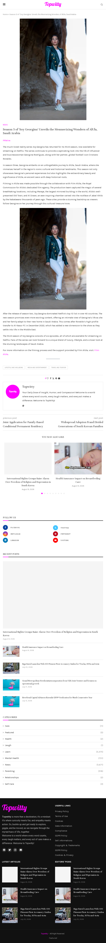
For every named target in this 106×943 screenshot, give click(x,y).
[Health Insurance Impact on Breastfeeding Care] (78, 458)
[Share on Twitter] (53, 378)
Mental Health (54, 758)
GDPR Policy (61, 836)
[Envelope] (21, 850)
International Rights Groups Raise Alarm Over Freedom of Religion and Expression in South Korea (28, 482)
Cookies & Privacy (64, 855)
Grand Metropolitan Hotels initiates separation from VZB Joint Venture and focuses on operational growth (59, 682)
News (54, 764)
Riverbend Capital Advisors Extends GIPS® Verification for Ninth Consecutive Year (57, 697)
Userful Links (63, 806)
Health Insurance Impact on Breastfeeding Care (42, 647)
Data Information (63, 826)
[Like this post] (48, 378)
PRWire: (7, 140)
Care (54, 726)
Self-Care (54, 784)
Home (5, 14)
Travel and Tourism (58, 367)
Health (54, 739)
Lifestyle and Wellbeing (14, 367)
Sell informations (63, 840)
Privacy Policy (62, 811)
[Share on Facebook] (50, 378)
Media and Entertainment (37, 367)
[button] (8, 468)
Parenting (54, 771)
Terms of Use (61, 816)
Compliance (61, 831)
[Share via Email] (59, 378)
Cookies (59, 821)
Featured (54, 732)
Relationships (54, 777)
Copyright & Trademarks (67, 845)
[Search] (101, 5)
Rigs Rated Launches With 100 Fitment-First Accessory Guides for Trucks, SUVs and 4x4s (60, 664)
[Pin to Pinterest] (56, 378)
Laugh (54, 745)
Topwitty (28, 386)
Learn (54, 751)
